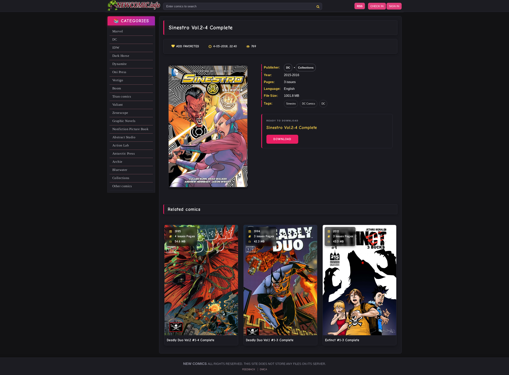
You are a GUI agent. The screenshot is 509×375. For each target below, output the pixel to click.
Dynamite (119, 64)
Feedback (248, 369)
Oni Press (119, 72)
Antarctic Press (123, 153)
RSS (359, 6)
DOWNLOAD (282, 139)
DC (114, 39)
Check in (377, 6)
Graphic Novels (124, 121)
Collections (120, 178)
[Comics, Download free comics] (134, 8)
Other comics (122, 186)
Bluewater (119, 170)
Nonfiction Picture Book (130, 129)
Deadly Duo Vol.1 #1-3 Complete (269, 340)
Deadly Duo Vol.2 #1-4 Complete (190, 340)
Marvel (117, 31)
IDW (115, 47)
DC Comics (308, 103)
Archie (117, 162)
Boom (116, 88)
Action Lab (120, 145)
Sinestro (291, 103)
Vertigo (117, 80)
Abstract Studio (123, 137)
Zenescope (120, 113)
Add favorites (187, 46)
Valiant (117, 105)
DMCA (263, 369)
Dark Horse (120, 56)
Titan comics (121, 96)
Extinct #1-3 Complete (342, 340)
